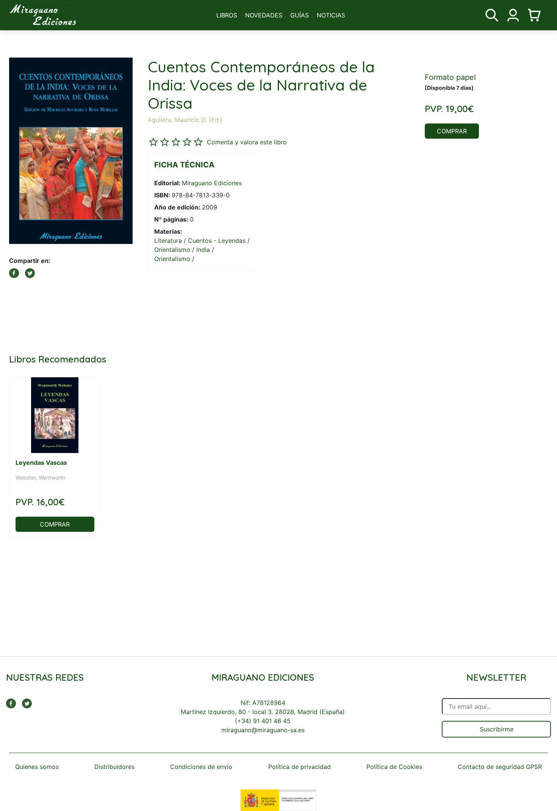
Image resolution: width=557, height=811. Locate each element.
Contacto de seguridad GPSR (500, 766)
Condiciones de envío (201, 766)
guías (299, 15)
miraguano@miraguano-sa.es (263, 730)
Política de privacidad (299, 766)
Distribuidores (114, 766)
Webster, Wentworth (40, 477)
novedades (263, 15)
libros (226, 15)
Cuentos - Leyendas (217, 240)
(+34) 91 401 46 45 (263, 721)
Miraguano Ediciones (212, 183)
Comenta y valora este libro (247, 142)
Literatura (168, 240)
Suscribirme (496, 729)
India (203, 249)
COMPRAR (452, 131)
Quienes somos (37, 766)
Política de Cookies (394, 766)
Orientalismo (172, 249)
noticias (331, 15)
